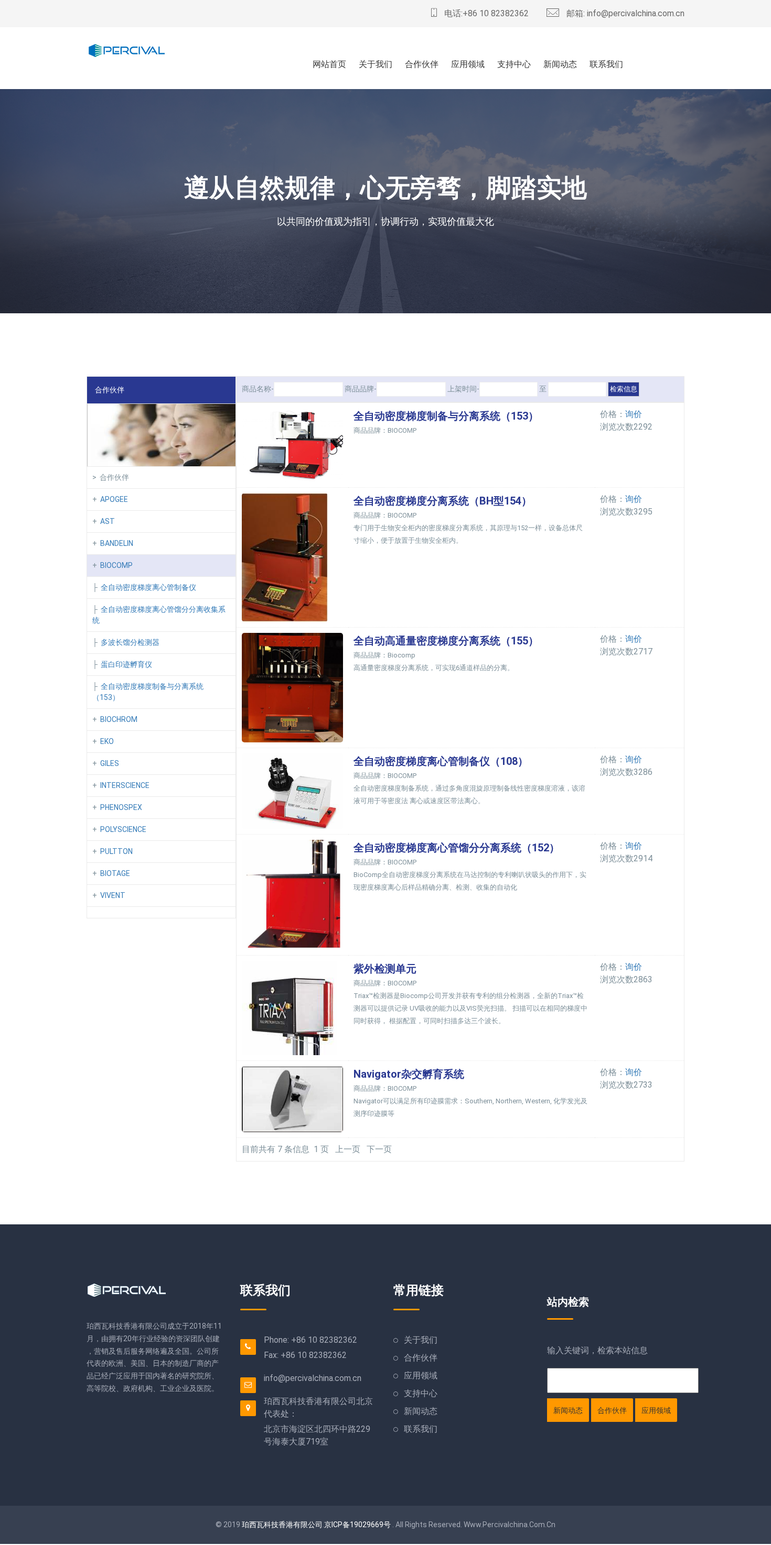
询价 (633, 414)
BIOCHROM (118, 719)
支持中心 (514, 64)
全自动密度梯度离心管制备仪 (148, 587)
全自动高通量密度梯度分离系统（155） (446, 640)
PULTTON (116, 851)
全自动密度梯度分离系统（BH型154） (443, 501)
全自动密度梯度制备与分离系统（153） (446, 416)
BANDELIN (116, 543)
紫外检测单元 (385, 968)
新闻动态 (560, 64)
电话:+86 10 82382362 (485, 13)
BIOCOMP (116, 565)
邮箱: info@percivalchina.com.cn (624, 13)
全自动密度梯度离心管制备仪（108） (441, 761)
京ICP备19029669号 (357, 1524)
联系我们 (606, 64)
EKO (107, 741)
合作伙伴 (421, 64)
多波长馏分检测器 (130, 642)
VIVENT (112, 895)
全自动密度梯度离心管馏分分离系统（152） (457, 847)
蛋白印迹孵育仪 (126, 664)
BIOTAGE (115, 873)
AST (107, 521)
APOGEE (114, 499)
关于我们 (375, 64)
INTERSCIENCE (124, 785)
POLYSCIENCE (123, 829)
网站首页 (329, 64)
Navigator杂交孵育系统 (409, 1074)
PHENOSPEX (121, 807)
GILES (109, 763)
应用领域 (468, 64)
